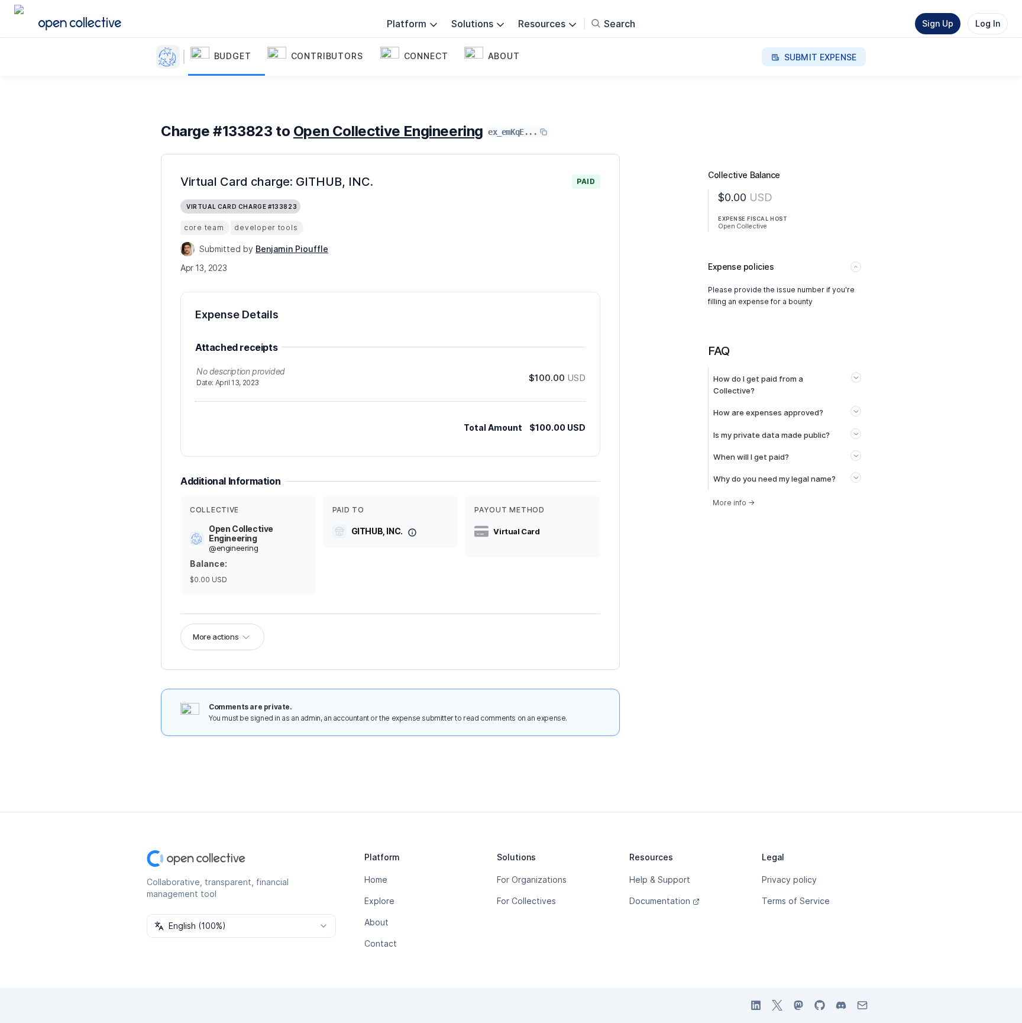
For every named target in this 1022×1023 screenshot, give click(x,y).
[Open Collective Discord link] (841, 1005)
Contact (380, 943)
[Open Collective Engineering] (170, 57)
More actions (215, 636)
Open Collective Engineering (388, 131)
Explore (379, 901)
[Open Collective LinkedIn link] (756, 1005)
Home (375, 879)
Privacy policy (789, 879)
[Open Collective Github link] (819, 1005)
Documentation (659, 901)
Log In (987, 23)
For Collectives (526, 901)
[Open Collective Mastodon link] (798, 1005)
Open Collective (742, 226)
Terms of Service (796, 901)
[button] (226, 57)
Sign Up (937, 23)
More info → (734, 502)
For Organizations (532, 879)
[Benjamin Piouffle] (187, 249)
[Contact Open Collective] (862, 1005)
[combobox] (241, 926)
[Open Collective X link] (777, 1005)
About (376, 922)
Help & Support (659, 879)
